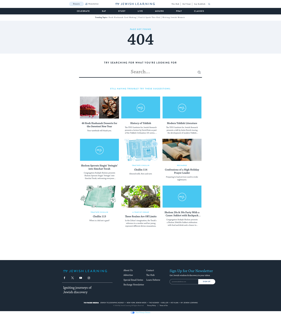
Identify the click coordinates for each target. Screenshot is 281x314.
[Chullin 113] (99, 197)
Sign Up (207, 281)
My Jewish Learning (189, 303)
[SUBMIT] (199, 73)
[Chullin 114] (140, 150)
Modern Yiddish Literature (182, 123)
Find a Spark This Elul (149, 17)
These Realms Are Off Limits (141, 216)
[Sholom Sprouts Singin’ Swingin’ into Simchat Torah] (99, 150)
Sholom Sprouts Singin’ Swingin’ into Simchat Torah (99, 167)
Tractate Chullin (141, 165)
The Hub (150, 275)
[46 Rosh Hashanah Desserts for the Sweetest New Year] (99, 108)
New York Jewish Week (137, 303)
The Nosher (154, 303)
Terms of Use (164, 305)
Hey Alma (174, 303)
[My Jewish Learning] (85, 273)
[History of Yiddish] (140, 108)
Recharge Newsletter (133, 284)
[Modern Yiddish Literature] (182, 108)
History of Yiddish (140, 123)
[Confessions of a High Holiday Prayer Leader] (182, 150)
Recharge (182, 165)
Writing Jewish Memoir (173, 17)
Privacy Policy (151, 305)
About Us (128, 270)
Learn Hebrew (153, 280)
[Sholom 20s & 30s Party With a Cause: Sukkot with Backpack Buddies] (182, 197)
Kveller (164, 303)
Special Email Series (133, 280)
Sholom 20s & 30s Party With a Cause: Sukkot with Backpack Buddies (182, 214)
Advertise (128, 275)
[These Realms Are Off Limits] (140, 197)
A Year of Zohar (140, 212)
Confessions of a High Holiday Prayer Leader (182, 171)
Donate (76, 4)
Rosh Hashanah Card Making (122, 17)
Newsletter (93, 4)
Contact (150, 270)
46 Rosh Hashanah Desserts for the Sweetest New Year (99, 125)
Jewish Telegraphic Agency (112, 303)
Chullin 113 (99, 216)
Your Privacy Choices (143, 312)
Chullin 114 (140, 169)
